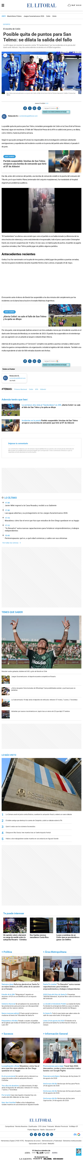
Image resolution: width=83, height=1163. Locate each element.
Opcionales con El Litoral (38, 1144)
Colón (31, 389)
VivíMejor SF (73, 1126)
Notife (42, 1130)
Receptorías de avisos (33, 1141)
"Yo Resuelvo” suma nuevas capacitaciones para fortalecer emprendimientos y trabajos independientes (42, 528)
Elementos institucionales (72, 1141)
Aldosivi (43, 389)
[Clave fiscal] (78, 1155)
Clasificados (32, 1126)
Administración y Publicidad (52, 1141)
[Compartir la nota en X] (29, 108)
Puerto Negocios (33, 1130)
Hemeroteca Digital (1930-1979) (12, 1141)
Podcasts (50, 1126)
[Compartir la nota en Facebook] (25, 108)
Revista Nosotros (21, 1126)
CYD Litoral (42, 1126)
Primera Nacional (20, 389)
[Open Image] (5, 55)
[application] (41, 210)
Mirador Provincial (61, 1126)
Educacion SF (50, 1130)
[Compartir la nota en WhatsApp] (34, 108)
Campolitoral (9, 1126)
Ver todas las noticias (10, 543)
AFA (36, 389)
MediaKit (51, 1144)
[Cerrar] (68, 112)
